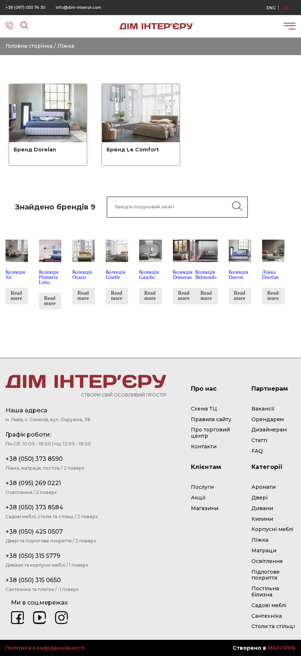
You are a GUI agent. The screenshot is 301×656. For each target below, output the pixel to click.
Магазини (204, 508)
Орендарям (267, 419)
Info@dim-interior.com (78, 7)
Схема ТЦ (204, 409)
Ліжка (259, 540)
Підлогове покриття (265, 575)
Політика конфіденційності (45, 648)
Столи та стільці (273, 626)
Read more (16, 295)
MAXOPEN (281, 648)
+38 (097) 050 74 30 (25, 7)
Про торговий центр (210, 433)
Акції (198, 498)
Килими (262, 519)
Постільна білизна (265, 591)
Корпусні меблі (272, 529)
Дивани (262, 508)
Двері (259, 498)
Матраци (263, 551)
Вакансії (263, 409)
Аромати (263, 487)
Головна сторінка (29, 46)
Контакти (204, 447)
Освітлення (267, 561)
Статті (259, 440)
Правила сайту (211, 419)
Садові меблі (268, 605)
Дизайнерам (269, 430)
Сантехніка (266, 616)
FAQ (257, 451)
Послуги (202, 487)
